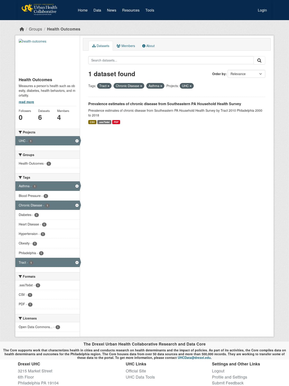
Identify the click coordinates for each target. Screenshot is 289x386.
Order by (219, 73)
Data (98, 10)
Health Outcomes (63, 29)
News (111, 10)
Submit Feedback (228, 383)
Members (128, 45)
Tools (149, 10)
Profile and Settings (229, 377)
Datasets (102, 45)
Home (83, 10)
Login (262, 10)
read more (26, 101)
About (150, 45)
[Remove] (108, 86)
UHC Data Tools (140, 377)
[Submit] (259, 60)
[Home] (22, 29)
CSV (92, 122)
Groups (35, 29)
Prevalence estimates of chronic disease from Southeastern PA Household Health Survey (164, 103)
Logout (218, 371)
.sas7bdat (104, 122)
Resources (131, 10)
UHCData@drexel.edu (194, 357)
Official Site (136, 371)
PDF (116, 122)
